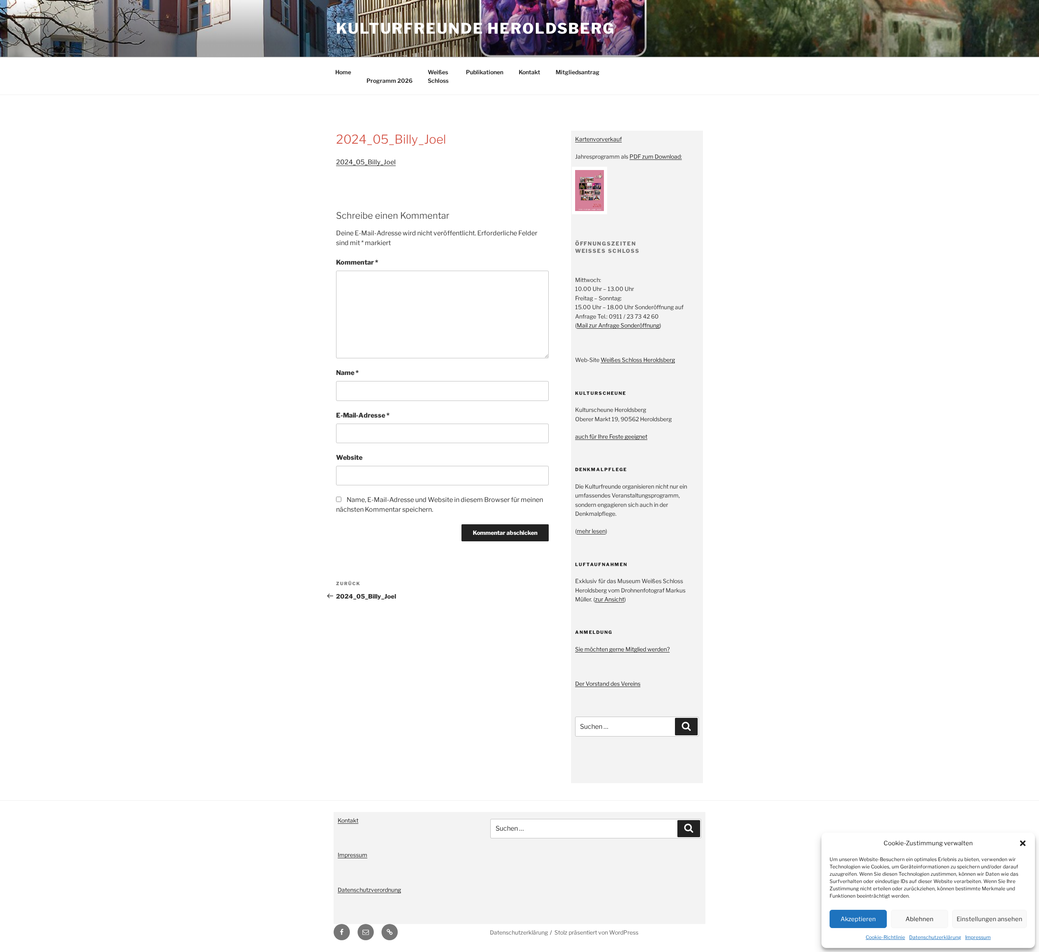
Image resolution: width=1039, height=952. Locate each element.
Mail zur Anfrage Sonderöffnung (618, 325)
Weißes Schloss (438, 76)
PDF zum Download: (655, 156)
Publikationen (484, 72)
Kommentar (357, 262)
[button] (1023, 843)
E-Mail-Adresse (363, 415)
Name (347, 373)
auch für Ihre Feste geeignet (611, 436)
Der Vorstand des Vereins (607, 683)
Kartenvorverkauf (598, 139)
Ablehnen (919, 919)
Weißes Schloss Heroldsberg (638, 359)
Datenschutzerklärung (935, 937)
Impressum (978, 937)
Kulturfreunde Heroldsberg (475, 28)
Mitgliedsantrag (577, 72)
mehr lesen (591, 531)
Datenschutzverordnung (369, 889)
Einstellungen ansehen (989, 919)
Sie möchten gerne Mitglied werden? (622, 649)
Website (349, 457)
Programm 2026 (389, 80)
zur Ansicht (609, 599)
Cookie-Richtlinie (885, 937)
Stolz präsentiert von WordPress (596, 932)
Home (343, 72)
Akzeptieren (858, 919)
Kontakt (529, 72)
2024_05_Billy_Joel (366, 162)
